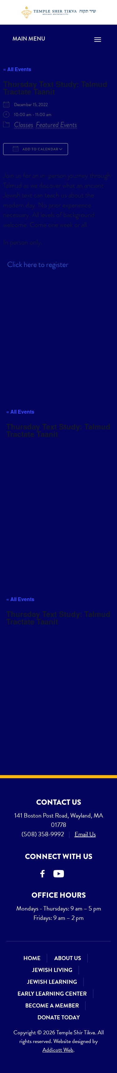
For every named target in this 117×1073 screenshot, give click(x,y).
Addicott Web (57, 1050)
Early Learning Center (52, 993)
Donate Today (58, 1017)
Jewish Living (52, 970)
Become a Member (52, 1005)
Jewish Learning (52, 982)
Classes (23, 124)
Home (32, 958)
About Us (67, 958)
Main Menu (28, 39)
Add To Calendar (40, 149)
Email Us (85, 834)
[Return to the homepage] (58, 12)
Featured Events (56, 124)
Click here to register (37, 264)
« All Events (17, 69)
